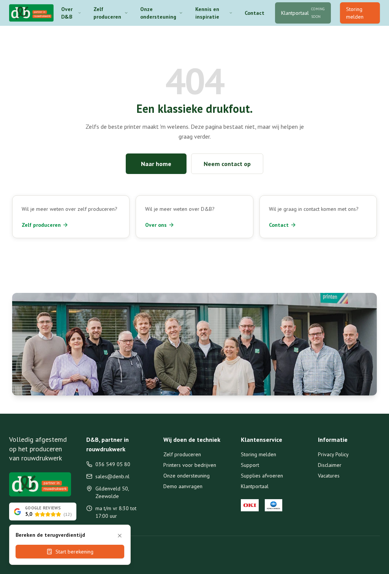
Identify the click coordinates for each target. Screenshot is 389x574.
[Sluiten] (119, 535)
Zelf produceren (107, 13)
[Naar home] (31, 13)
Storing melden (355, 13)
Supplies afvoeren (262, 475)
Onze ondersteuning (158, 13)
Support (250, 465)
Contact (254, 12)
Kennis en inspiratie (207, 13)
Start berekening (74, 551)
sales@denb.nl (112, 476)
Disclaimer (330, 465)
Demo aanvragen (182, 486)
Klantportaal (255, 486)
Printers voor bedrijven (189, 465)
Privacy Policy (333, 454)
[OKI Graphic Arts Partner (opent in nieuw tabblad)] (250, 505)
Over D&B (67, 13)
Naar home (156, 164)
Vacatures (329, 475)
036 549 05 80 (112, 464)
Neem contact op (227, 164)
